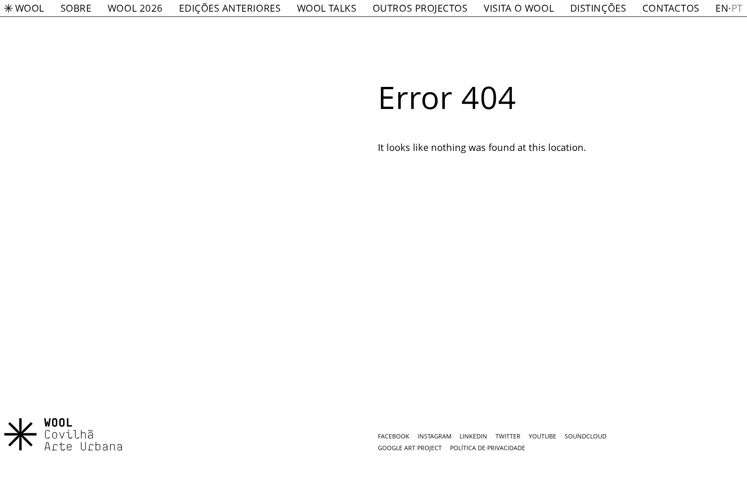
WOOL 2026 (135, 8)
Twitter (507, 436)
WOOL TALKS (326, 8)
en (721, 8)
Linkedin (473, 436)
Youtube (542, 436)
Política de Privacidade (487, 448)
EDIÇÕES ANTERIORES (230, 8)
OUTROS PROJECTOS (420, 8)
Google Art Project (410, 448)
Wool (29, 8)
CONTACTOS (670, 8)
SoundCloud (586, 436)
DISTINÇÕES (598, 8)
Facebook (393, 436)
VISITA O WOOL (519, 8)
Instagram (435, 436)
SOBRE (76, 8)
